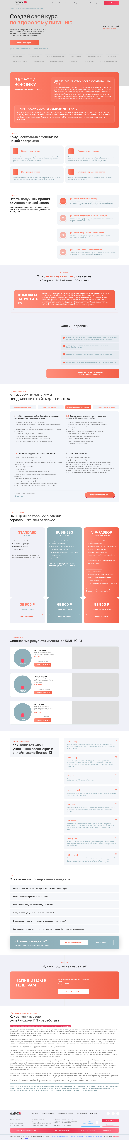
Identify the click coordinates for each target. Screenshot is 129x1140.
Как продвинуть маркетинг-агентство (41, 1122)
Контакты (93, 1113)
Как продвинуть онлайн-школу (40, 1125)
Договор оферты (90, 1136)
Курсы (54, 3)
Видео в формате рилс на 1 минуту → (26, 557)
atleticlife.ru (37, 712)
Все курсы (35, 1113)
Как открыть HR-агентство (16, 1123)
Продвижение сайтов (80, 3)
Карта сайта (99, 1136)
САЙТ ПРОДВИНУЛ (111, 1136)
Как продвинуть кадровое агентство (41, 1123)
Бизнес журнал (95, 3)
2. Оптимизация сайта (51, 407)
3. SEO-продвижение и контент (78, 407)
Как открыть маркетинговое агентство (20, 1122)
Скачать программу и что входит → (25, 555)
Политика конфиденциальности (59, 1136)
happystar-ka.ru (38, 657)
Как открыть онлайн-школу (17, 1125)
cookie (26, 1138)
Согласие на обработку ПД (77, 1136)
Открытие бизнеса (65, 3)
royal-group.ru (38, 684)
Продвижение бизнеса (65, 1113)
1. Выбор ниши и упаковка (23, 407)
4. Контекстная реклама (106, 407)
